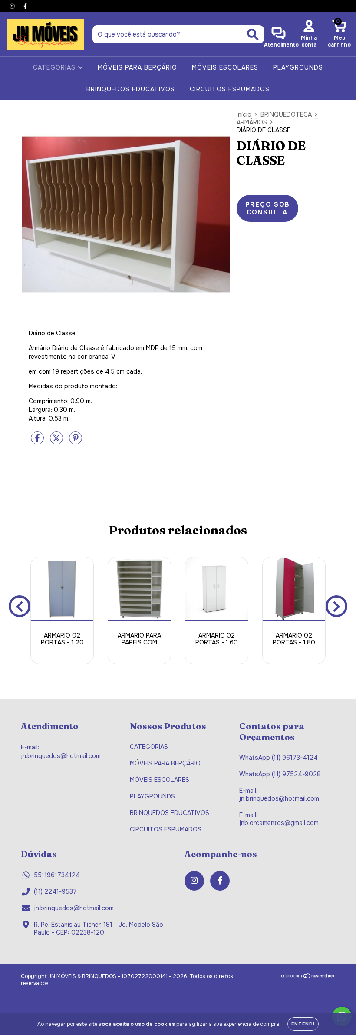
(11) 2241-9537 (55, 891)
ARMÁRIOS (252, 122)
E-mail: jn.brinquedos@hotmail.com (279, 794)
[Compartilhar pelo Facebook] (38, 441)
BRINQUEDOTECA (286, 114)
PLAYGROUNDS (298, 67)
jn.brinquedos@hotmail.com (74, 908)
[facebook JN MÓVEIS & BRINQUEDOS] (25, 6)
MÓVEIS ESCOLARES (225, 67)
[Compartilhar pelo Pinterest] (75, 441)
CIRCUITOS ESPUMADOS (230, 89)
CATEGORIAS (55, 67)
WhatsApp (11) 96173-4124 (278, 757)
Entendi (303, 1024)
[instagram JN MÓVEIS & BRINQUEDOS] (13, 6)
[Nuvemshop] (308, 977)
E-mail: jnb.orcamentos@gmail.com (279, 819)
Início (244, 114)
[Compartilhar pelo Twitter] (57, 441)
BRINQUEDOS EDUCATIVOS (130, 89)
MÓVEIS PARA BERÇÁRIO (137, 67)
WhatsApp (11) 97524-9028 (280, 774)
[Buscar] (253, 34)
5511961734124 (57, 875)
